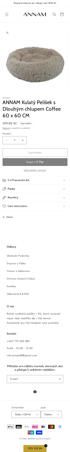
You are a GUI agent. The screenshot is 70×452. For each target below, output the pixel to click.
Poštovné (6, 128)
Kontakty (11, 286)
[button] (7, 14)
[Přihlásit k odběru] (59, 379)
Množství (7, 133)
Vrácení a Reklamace (18, 271)
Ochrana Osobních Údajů (21, 278)
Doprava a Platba (16, 263)
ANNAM (31, 438)
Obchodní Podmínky (18, 255)
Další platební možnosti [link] (35, 170)
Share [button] (9, 217)
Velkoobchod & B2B (18, 294)
